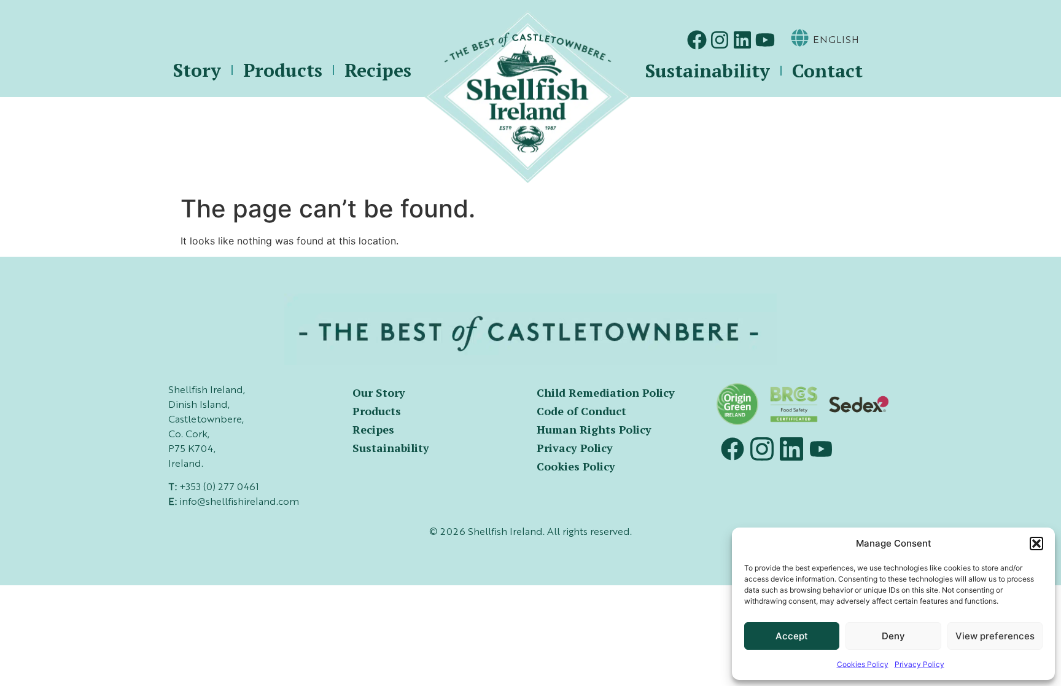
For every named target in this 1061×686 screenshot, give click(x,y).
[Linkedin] (742, 40)
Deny (893, 636)
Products (282, 70)
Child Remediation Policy (606, 392)
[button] (1036, 543)
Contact (827, 70)
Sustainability (707, 70)
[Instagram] (719, 40)
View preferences (995, 636)
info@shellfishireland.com (239, 502)
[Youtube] (765, 40)
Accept (791, 636)
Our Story (378, 392)
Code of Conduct (581, 410)
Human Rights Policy (594, 429)
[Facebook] (697, 40)
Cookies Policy (862, 664)
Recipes (377, 70)
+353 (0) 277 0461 (219, 488)
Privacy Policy (919, 664)
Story (197, 70)
